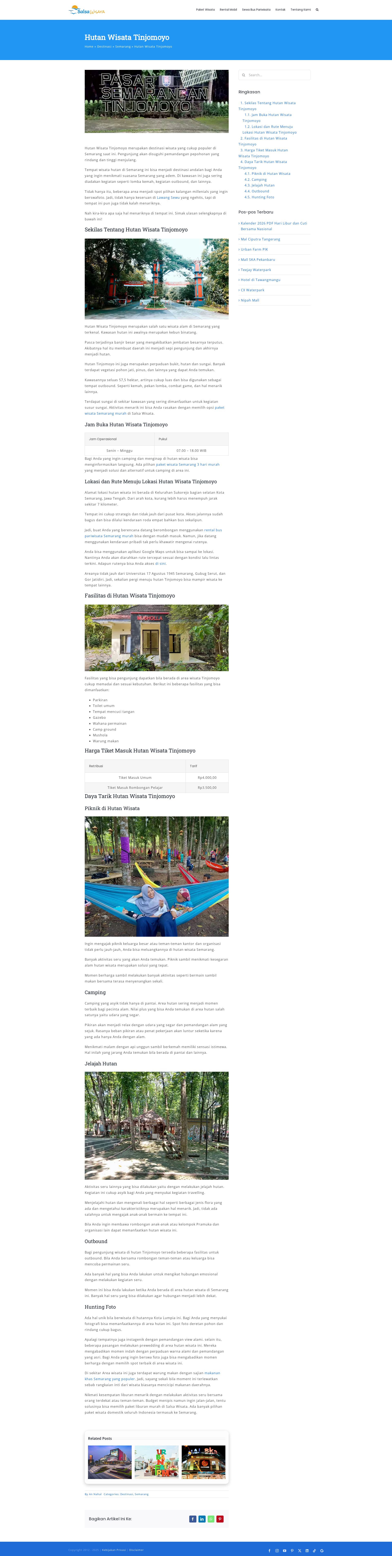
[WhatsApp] (211, 1519)
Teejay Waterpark (256, 270)
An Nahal (95, 1494)
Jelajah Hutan (263, 185)
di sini (160, 563)
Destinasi (126, 1494)
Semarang (142, 1494)
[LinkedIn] (202, 1519)
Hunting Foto (263, 197)
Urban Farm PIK (254, 249)
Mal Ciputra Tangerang (260, 239)
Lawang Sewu (168, 197)
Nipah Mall (250, 300)
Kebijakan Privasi (114, 1550)
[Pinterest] (220, 1519)
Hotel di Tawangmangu (261, 280)
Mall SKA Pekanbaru (258, 259)
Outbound (260, 191)
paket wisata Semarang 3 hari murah (188, 464)
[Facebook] (192, 1519)
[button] (317, 9)
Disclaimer (136, 1550)
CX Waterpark (252, 290)
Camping (259, 179)
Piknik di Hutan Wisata (271, 173)
